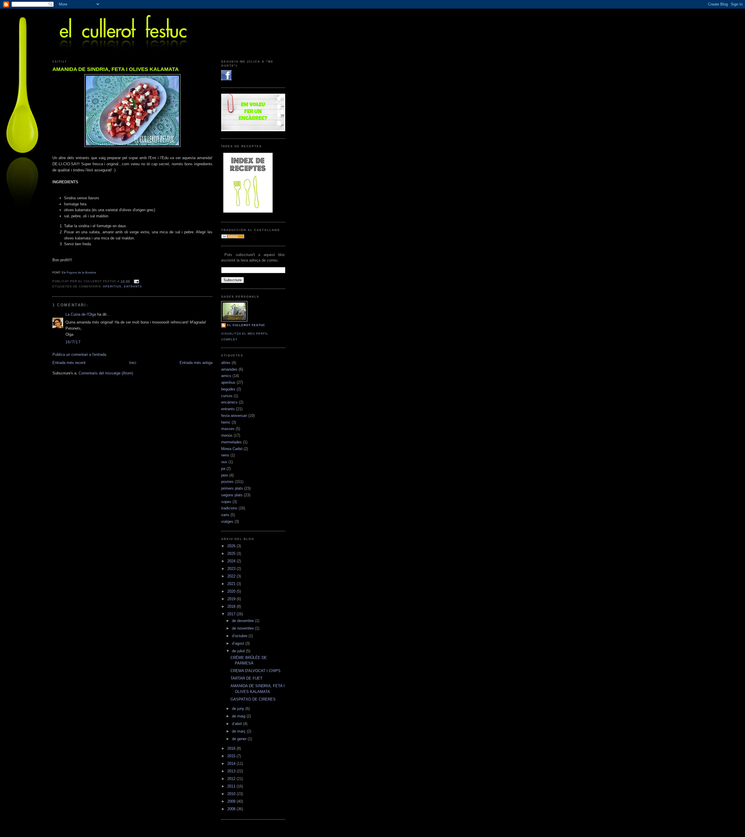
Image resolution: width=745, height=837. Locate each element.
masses (228, 429)
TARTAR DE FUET (246, 678)
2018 (232, 606)
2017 (232, 614)
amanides (229, 369)
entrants (133, 286)
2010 (232, 794)
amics (226, 376)
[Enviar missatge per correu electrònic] (135, 281)
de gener (240, 739)
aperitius (112, 286)
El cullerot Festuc (246, 325)
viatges (227, 521)
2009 (232, 801)
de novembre (243, 628)
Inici (132, 362)
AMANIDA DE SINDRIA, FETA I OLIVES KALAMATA (115, 69)
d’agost (238, 643)
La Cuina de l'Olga (80, 314)
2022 (232, 576)
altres (225, 362)
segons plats (232, 495)
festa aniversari (234, 415)
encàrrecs (229, 402)
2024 (232, 561)
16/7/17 (73, 342)
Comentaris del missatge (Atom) (106, 373)
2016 (232, 748)
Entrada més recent (69, 362)
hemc (225, 422)
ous (224, 462)
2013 (232, 771)
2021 (232, 584)
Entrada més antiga (196, 362)
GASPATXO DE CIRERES (253, 699)
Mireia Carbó (231, 449)
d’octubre (240, 636)
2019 (232, 599)
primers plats (232, 488)
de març (239, 731)
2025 (232, 553)
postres (227, 481)
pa (223, 468)
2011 (232, 786)
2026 (232, 546)
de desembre (243, 621)
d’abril (237, 724)
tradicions (229, 508)
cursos (227, 396)
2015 (232, 756)
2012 (232, 778)
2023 (232, 568)
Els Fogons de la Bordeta (79, 272)
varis (225, 515)
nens (225, 455)
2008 (232, 809)
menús (227, 435)
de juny (238, 708)
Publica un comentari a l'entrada (79, 354)
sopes (226, 502)
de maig (239, 716)
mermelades (231, 442)
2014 (232, 763)
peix (224, 475)
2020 (232, 591)
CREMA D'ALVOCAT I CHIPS (255, 671)
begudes (228, 389)
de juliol (239, 651)
